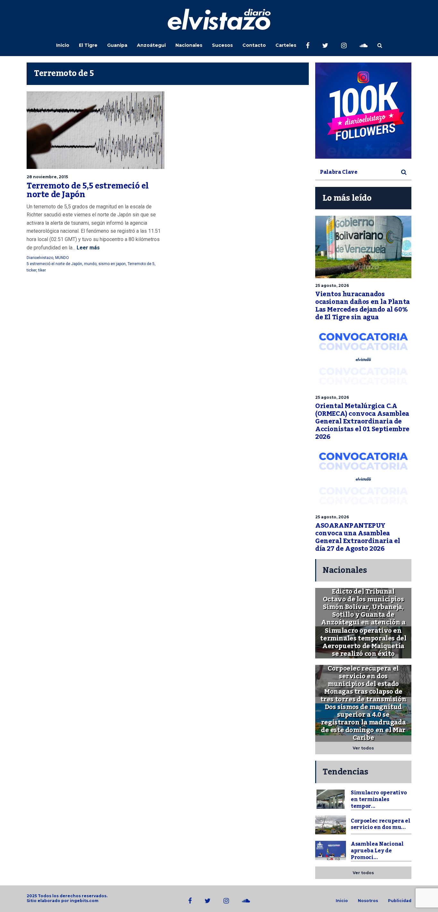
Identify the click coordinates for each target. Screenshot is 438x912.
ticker (31, 270)
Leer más (87, 248)
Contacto (254, 45)
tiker (42, 270)
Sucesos (222, 45)
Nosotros (368, 900)
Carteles (285, 45)
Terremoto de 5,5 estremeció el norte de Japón (88, 190)
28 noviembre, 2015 (47, 176)
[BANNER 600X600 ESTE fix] (363, 111)
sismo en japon (112, 264)
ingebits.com (84, 900)
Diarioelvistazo (40, 257)
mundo (90, 264)
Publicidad (399, 900)
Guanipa (117, 45)
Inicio (62, 45)
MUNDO (62, 257)
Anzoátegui (151, 45)
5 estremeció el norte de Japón (54, 264)
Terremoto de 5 (141, 264)
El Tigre (88, 45)
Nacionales (188, 45)
